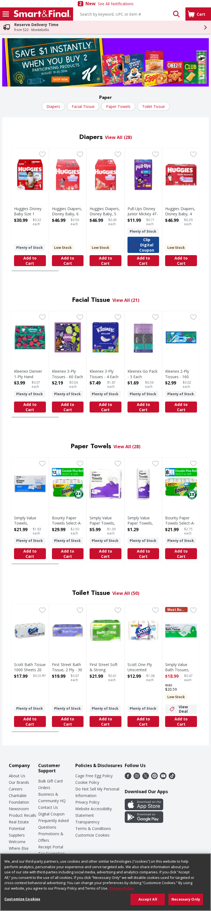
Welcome (17, 841)
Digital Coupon (51, 814)
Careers (16, 789)
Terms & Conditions (93, 828)
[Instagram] (137, 778)
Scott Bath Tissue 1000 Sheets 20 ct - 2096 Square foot (30, 672)
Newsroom (19, 808)
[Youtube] (163, 778)
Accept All (147, 899)
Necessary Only (185, 899)
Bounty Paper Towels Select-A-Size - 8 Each (180, 523)
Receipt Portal (50, 846)
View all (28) (118, 137)
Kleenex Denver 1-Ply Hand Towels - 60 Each (29, 376)
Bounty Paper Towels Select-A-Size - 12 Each (67, 523)
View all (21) (125, 300)
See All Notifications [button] (116, 3)
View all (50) (125, 593)
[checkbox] (42, 155)
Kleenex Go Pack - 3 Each (142, 374)
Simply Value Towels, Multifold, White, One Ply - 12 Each (29, 525)
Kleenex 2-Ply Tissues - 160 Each (177, 376)
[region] (105, 882)
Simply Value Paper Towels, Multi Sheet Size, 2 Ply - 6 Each (104, 525)
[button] (176, 14)
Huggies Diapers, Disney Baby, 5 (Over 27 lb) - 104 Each (105, 216)
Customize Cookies (92, 835)
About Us (17, 775)
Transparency (87, 821)
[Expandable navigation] (5, 14)
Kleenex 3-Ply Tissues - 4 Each (104, 374)
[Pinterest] (154, 778)
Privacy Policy (87, 802)
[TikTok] (172, 778)
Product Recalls (22, 815)
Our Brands (19, 782)
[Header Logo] (41, 14)
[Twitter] (145, 778)
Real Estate (19, 821)
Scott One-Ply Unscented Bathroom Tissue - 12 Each (143, 672)
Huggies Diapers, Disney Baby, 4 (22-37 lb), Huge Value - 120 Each (180, 216)
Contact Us (48, 807)
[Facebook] (128, 778)
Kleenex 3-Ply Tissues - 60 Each (67, 374)
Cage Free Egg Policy (94, 775)
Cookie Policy (87, 782)
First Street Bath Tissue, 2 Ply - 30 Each (67, 670)
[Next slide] (194, 209)
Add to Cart (30, 260)
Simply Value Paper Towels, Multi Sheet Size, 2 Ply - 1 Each (142, 525)
